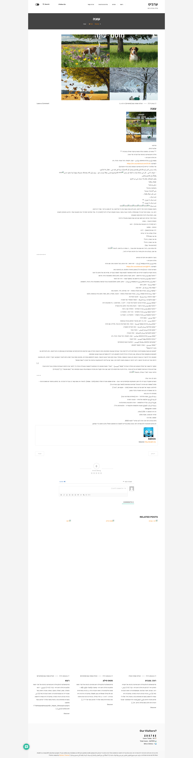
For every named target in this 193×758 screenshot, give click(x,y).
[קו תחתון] (66, 495)
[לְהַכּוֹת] (69, 495)
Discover (153, 707)
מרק (152, 453)
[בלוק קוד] (81, 495)
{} (86, 494)
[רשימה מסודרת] (72, 495)
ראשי (121, 4)
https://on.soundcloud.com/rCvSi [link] (138, 163)
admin (123, 103)
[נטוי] (64, 495)
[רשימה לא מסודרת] (75, 495)
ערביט (153, 4)
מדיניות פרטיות (103, 4)
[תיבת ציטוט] (78, 495)
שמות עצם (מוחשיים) (131, 103)
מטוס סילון (108, 680)
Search (47, 4)
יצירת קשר (91, 4)
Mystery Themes (64, 755)
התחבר (61, 481)
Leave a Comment (43, 103)
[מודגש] (61, 495)
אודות (114, 4)
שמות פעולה (132, 676)
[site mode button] (37, 5)
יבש (40, 453)
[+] (89, 494)
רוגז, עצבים (150, 680)
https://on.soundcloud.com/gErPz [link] (138, 266)
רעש (67, 680)
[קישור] (83, 495)
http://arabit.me (150, 442)
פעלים (141, 103)
